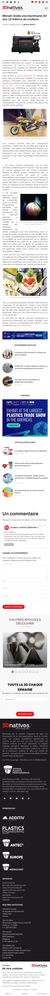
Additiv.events (41, 760)
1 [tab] (13, 672)
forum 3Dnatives (23, 325)
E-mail (5, 588)
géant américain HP (26, 76)
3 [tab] (20, 672)
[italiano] (47, 2)
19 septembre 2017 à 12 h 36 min (33, 526)
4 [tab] (23, 672)
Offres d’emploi (8, 892)
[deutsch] (32, 2)
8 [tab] (37, 672)
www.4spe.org (22, 791)
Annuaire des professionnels (14, 885)
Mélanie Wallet (29, 25)
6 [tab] (30, 672)
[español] (39, 2)
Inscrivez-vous (25, 714)
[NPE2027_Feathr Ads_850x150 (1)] (25, 335)
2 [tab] (16, 672)
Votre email (9, 699)
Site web (5, 596)
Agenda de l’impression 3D (13, 890)
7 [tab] (34, 672)
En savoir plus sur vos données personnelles (16, 986)
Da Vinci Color (13, 85)
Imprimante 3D (8, 883)
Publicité (5, 900)
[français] (43, 2)
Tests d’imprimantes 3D (12, 888)
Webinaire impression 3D (12, 897)
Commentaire (7, 564)
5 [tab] (27, 672)
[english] (36, 2)
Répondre (9, 544)
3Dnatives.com (26, 760)
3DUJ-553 (30, 65)
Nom (4, 581)
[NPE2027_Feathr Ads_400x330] (25, 418)
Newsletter (6, 895)
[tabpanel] (25, 650)
